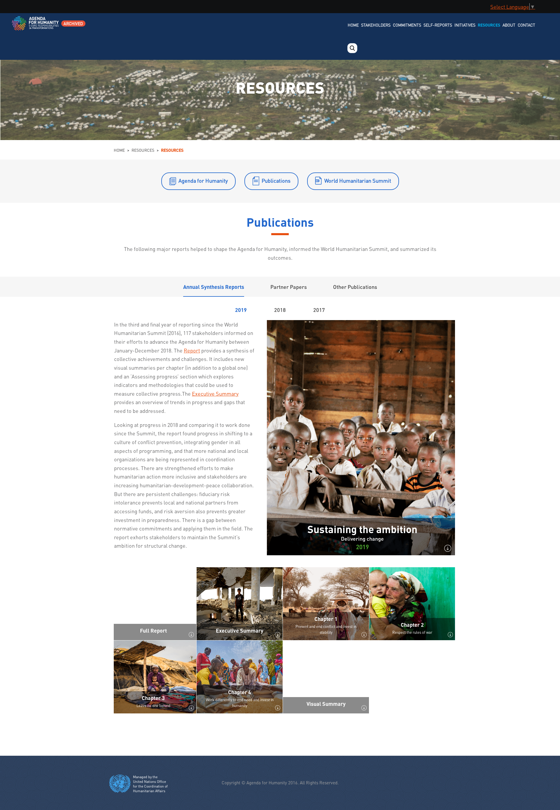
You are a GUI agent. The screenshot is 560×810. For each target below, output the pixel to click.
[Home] (36, 27)
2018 (280, 309)
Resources (489, 24)
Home (353, 24)
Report (192, 350)
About (509, 24)
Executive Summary (215, 393)
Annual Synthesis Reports (213, 286)
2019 (241, 309)
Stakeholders (376, 24)
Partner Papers (288, 286)
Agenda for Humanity (203, 180)
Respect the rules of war (412, 632)
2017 (319, 309)
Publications (276, 180)
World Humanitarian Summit (357, 180)
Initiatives (464, 24)
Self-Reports (438, 24)
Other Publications (355, 286)
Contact (526, 24)
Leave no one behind (153, 705)
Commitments (407, 24)
